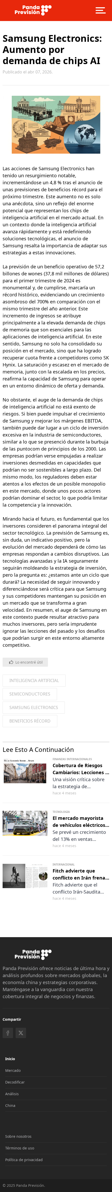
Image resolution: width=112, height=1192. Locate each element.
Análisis (12, 1093)
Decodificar (15, 1082)
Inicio (10, 1058)
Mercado (13, 1070)
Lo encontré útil (29, 662)
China (10, 1105)
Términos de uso (19, 1148)
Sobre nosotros (18, 1136)
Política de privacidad (24, 1159)
